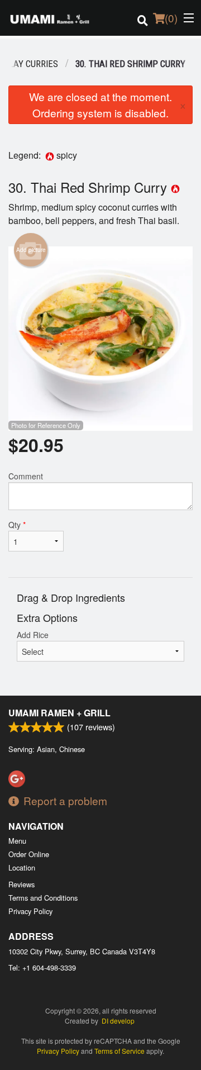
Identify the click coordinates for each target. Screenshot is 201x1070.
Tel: (42, 967)
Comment (25, 476)
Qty (17, 524)
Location (21, 867)
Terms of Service (119, 1050)
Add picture (31, 250)
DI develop (118, 1020)
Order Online (28, 854)
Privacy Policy (30, 911)
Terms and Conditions (43, 897)
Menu (17, 840)
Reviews (21, 884)
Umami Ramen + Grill (59, 712)
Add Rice (33, 634)
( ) (171, 17)
